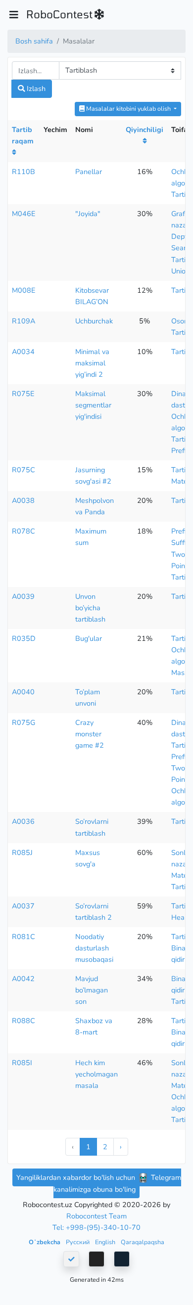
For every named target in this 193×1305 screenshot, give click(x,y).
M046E (23, 214)
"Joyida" (87, 214)
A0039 (23, 596)
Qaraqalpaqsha (142, 1242)
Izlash (35, 88)
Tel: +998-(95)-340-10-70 (96, 1227)
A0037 (23, 906)
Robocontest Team (96, 1216)
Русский (78, 1242)
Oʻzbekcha (45, 1242)
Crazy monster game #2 (89, 734)
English (106, 1242)
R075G (23, 722)
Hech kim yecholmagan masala (96, 1074)
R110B (23, 172)
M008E (23, 290)
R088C (23, 1021)
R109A (23, 321)
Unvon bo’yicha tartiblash (90, 607)
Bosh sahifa (34, 41)
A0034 (23, 352)
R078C (23, 531)
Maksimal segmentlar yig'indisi (93, 405)
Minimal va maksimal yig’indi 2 (92, 363)
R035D (24, 638)
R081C (23, 937)
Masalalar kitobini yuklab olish (128, 108)
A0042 (23, 979)
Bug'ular (88, 638)
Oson (179, 321)
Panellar (88, 172)
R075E (23, 394)
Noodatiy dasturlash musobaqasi (94, 948)
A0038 (23, 500)
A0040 (23, 692)
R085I (22, 1063)
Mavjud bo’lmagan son (91, 990)
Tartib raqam (23, 135)
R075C (23, 470)
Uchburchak (94, 321)
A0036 (23, 821)
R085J (22, 852)
